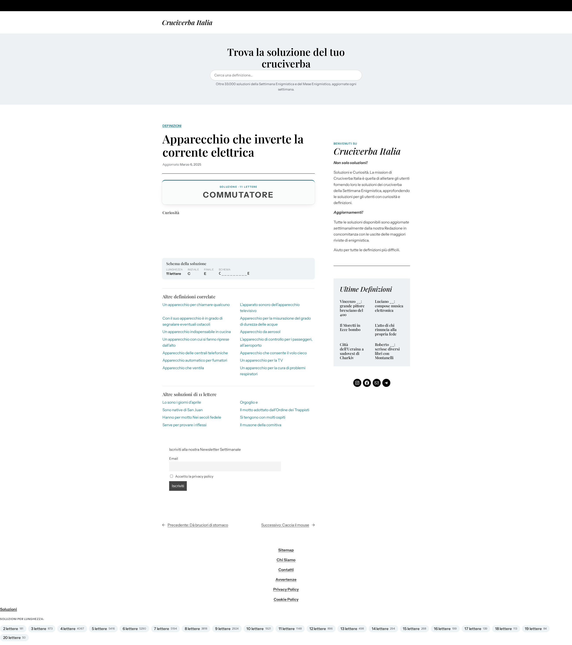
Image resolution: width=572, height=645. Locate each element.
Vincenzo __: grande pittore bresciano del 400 (352, 308)
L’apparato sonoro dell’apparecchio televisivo (270, 307)
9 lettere (223, 628)
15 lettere (411, 628)
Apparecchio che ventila (183, 368)
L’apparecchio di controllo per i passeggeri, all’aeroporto (276, 342)
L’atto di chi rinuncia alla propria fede (386, 329)
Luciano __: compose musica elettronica (389, 305)
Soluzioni (8, 609)
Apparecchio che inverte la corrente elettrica (233, 145)
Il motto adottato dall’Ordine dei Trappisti (274, 410)
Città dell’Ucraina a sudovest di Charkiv (352, 351)
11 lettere (287, 628)
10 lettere (255, 628)
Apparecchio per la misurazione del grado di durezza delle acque (275, 321)
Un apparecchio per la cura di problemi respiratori (272, 371)
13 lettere (349, 628)
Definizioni (171, 126)
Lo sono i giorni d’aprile (181, 402)
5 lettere (99, 628)
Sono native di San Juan (182, 410)
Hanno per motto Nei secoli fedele (191, 417)
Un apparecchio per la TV (261, 360)
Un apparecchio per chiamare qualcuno (196, 304)
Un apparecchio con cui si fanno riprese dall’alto (195, 342)
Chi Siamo (286, 560)
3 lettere (38, 628)
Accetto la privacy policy (194, 476)
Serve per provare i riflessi (184, 425)
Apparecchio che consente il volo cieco (273, 353)
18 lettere (503, 628)
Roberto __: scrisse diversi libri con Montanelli (387, 351)
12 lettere (317, 628)
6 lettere (130, 628)
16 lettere (442, 628)
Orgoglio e (249, 402)
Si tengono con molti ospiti (262, 417)
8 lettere (192, 628)
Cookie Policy (286, 599)
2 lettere (10, 628)
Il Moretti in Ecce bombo (350, 327)
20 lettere (12, 637)
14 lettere (380, 628)
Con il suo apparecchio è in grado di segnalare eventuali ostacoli (192, 321)
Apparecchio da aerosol (260, 331)
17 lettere (473, 628)
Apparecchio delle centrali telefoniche (195, 353)
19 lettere (533, 628)
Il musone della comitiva (260, 425)
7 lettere (161, 628)
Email (173, 458)
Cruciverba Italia (187, 22)
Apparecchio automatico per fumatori (194, 360)
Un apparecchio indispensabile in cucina (196, 331)
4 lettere (68, 628)
